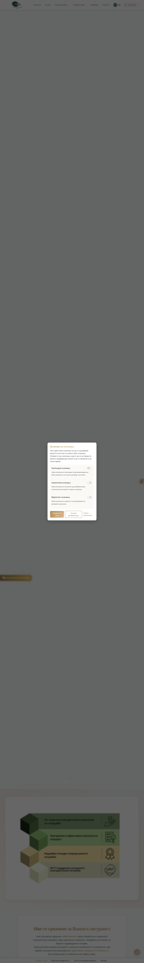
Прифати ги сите (57, 514)
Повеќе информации (87, 514)
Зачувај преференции (73, 514)
